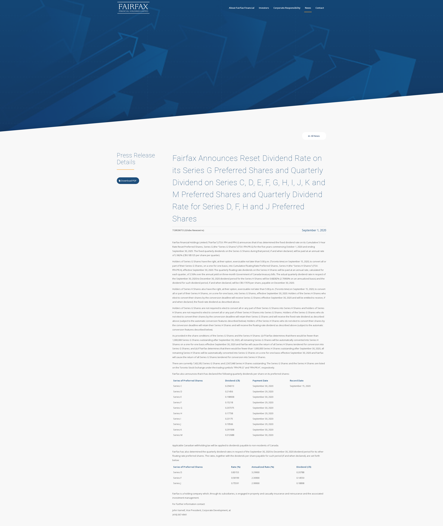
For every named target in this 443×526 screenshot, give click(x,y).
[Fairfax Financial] (133, 7)
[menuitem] (242, 7)
